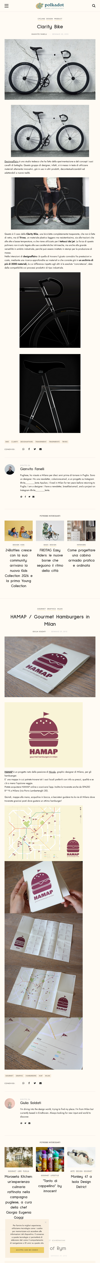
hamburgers (31, 1076)
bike (7, 442)
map (40, 1076)
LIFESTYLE (55, 1175)
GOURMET (41, 609)
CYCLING (41, 19)
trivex (65, 442)
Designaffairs (11, 161)
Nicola (52, 772)
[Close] (46, 1222)
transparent (41, 442)
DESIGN (49, 19)
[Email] (40, 449)
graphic (19, 1076)
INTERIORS (81, 545)
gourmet (9, 1076)
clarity (15, 442)
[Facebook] (29, 449)
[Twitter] (35, 449)
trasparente (54, 442)
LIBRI (20, 1171)
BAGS (46, 545)
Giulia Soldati (39, 631)
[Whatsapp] (23, 449)
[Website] (21, 497)
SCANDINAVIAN (58, 1240)
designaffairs (27, 442)
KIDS (22, 545)
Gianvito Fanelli (39, 34)
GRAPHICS (51, 609)
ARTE (72, 1171)
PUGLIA (26, 1171)
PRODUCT (58, 19)
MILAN (60, 609)
